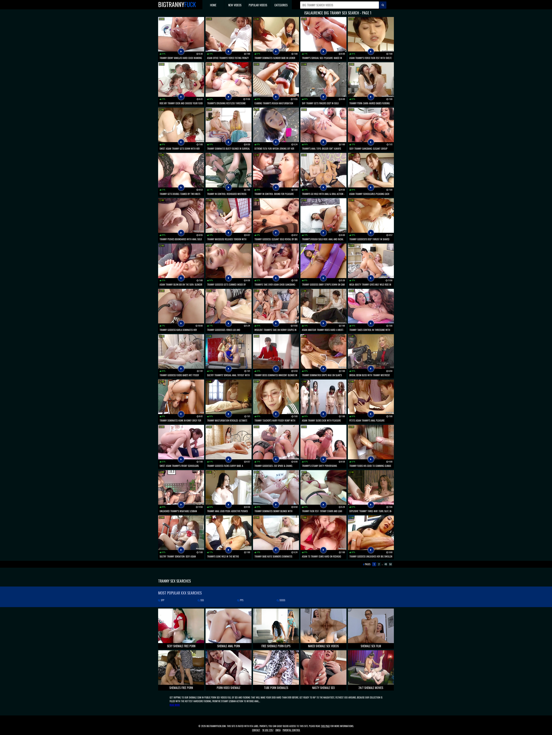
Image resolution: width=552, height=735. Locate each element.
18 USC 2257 (267, 730)
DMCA (278, 730)
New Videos (234, 5)
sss (202, 600)
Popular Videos (258, 5)
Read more (175, 705)
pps (241, 600)
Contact (256, 730)
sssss (282, 600)
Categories (281, 5)
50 (390, 564)
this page (325, 726)
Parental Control (291, 730)
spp (162, 600)
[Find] (382, 5)
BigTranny (177, 4)
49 (386, 564)
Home (213, 5)
